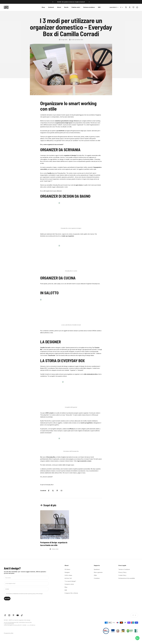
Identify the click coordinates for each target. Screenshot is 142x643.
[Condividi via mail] (61, 490)
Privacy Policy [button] (122, 572)
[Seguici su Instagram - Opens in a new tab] (9, 615)
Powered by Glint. (8, 633)
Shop (43, 7)
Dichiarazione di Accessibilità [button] (126, 578)
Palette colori (76, 7)
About (59, 7)
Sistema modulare (89, 7)
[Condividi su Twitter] (53, 490)
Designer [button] (67, 572)
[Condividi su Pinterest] (57, 490)
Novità (66, 7)
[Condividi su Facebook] (48, 490)
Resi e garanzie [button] (98, 572)
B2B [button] (66, 590)
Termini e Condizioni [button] (124, 569)
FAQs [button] (95, 575)
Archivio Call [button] (68, 578)
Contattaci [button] (97, 578)
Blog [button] (66, 587)
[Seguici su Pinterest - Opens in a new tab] (13, 615)
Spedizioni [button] (97, 569)
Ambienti (51, 7)
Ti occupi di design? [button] (70, 581)
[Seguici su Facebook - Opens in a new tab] (5, 615)
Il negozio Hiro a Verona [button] (71, 593)
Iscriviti (7, 598)
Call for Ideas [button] (68, 575)
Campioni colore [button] (69, 584)
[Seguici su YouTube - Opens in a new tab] (18, 615)
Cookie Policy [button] (122, 575)
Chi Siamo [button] (67, 569)
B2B (99, 7)
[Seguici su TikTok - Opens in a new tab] (22, 615)
